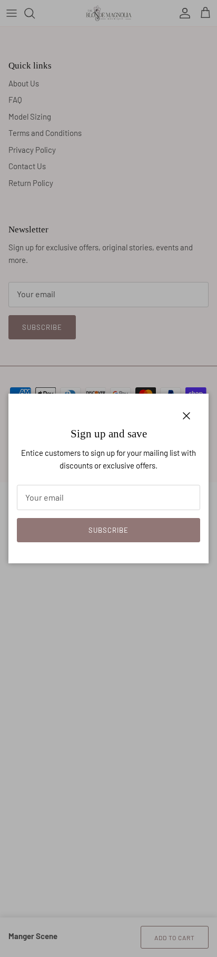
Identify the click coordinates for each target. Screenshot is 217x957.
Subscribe (108, 530)
